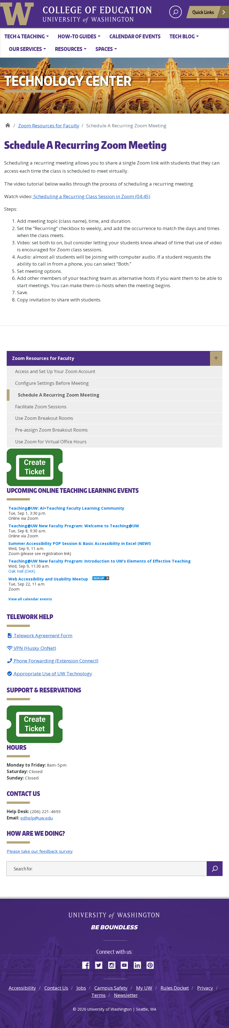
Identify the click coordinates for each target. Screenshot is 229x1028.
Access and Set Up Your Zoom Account (55, 371)
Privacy (205, 988)
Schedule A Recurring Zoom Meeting (58, 395)
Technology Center (7, 123)
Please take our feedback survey (40, 851)
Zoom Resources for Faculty (48, 125)
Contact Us (56, 988)
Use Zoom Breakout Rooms (44, 418)
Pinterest (152, 964)
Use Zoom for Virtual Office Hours (51, 442)
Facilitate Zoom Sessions (40, 407)
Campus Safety (111, 988)
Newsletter (126, 995)
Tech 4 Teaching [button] (24, 36)
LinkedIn (139, 964)
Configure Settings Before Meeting (52, 383)
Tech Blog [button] (182, 36)
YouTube (126, 964)
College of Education (134, 10)
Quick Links (203, 12)
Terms (98, 995)
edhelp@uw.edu (36, 818)
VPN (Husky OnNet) (34, 648)
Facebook (88, 964)
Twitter (101, 964)
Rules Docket (175, 988)
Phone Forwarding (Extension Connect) (55, 660)
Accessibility (22, 988)
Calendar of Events (135, 36)
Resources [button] (68, 48)
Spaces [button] (104, 48)
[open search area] (175, 12)
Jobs (81, 988)
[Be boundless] (114, 927)
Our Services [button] (25, 48)
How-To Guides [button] (77, 36)
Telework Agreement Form (42, 635)
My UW (144, 988)
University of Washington (18, 12)
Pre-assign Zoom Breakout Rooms (51, 430)
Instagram (114, 964)
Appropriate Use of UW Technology (52, 673)
